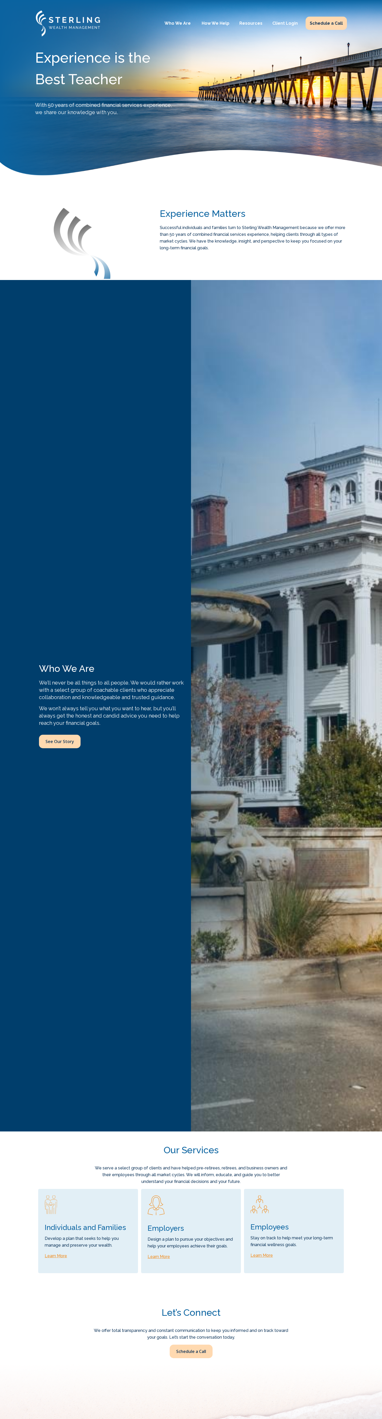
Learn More (56, 1255)
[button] (178, 23)
